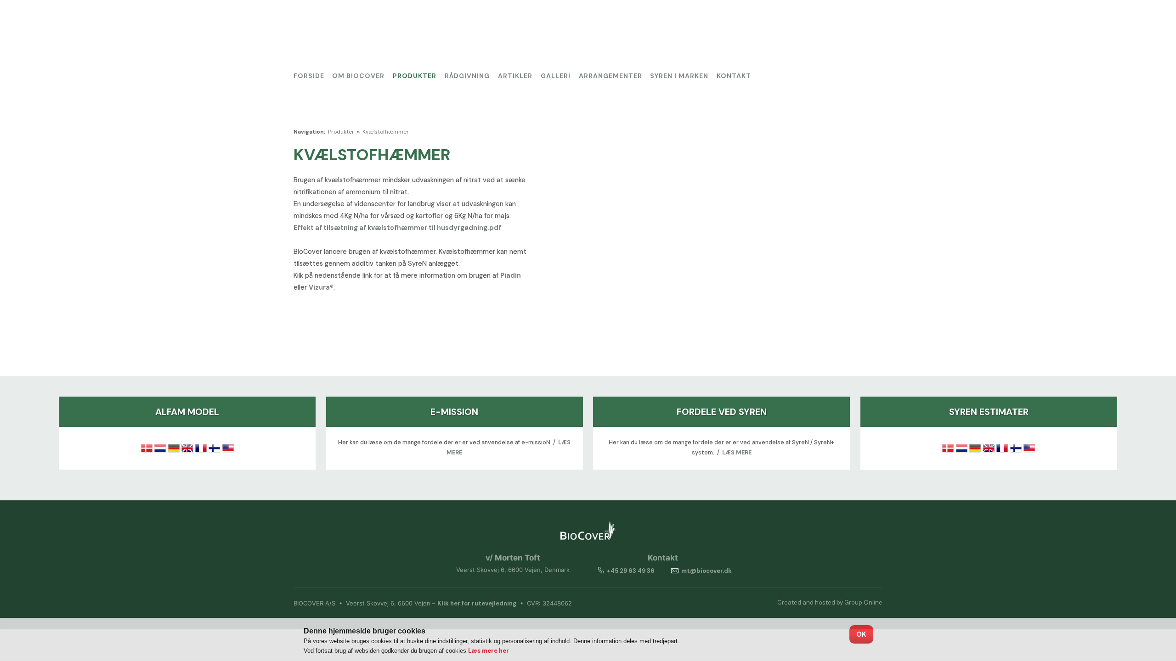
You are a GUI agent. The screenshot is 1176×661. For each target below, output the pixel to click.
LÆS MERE (737, 452)
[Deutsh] (850, 20)
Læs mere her (488, 651)
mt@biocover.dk (706, 571)
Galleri (556, 76)
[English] (871, 20)
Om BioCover (358, 76)
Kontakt (734, 76)
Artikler (515, 76)
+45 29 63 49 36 (630, 571)
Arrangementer (610, 76)
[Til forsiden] (363, 35)
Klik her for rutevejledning (476, 603)
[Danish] (829, 20)
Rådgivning (467, 76)
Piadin (510, 275)
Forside (309, 76)
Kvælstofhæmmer (385, 131)
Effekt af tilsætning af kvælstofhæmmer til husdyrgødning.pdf (397, 228)
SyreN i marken (679, 76)
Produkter (414, 76)
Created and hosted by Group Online (829, 602)
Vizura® (321, 287)
